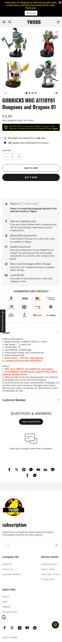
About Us (6, 564)
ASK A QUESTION (31, 421)
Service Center (50, 557)
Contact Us (7, 569)
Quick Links (8, 589)
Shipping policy (49, 564)
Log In (55, 128)
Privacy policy (48, 579)
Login (5, 601)
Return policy (48, 569)
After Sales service (50, 574)
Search (5, 596)
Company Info (10, 557)
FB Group (31, 13)
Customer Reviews (11, 574)
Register (6, 606)
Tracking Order (9, 611)
